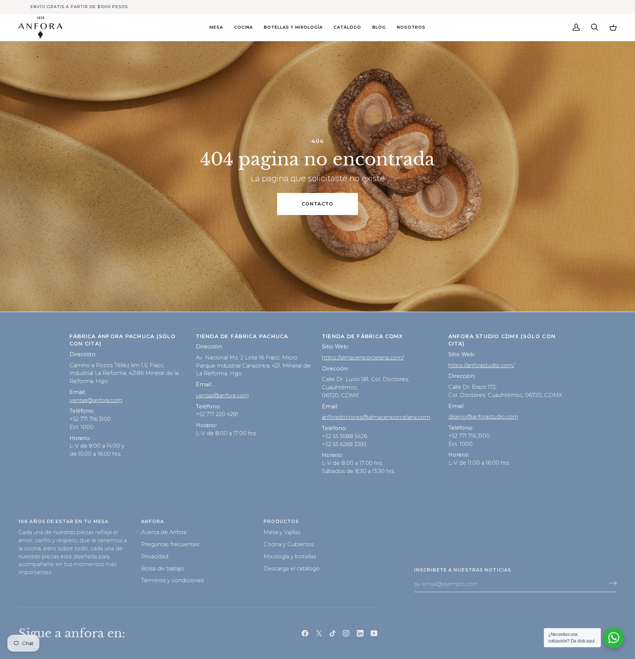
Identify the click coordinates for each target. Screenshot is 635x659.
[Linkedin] (360, 633)
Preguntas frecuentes (170, 544)
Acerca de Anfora (163, 532)
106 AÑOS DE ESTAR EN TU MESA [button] (63, 521)
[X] (319, 633)
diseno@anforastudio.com (483, 416)
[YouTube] (374, 633)
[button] (216, 27)
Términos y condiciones (172, 580)
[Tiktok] (333, 633)
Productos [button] (281, 521)
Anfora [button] (152, 521)
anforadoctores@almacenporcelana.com (376, 417)
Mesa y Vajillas (281, 532)
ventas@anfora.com (95, 400)
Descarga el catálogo (291, 568)
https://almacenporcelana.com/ (363, 357)
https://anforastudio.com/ (481, 365)
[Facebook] (305, 633)
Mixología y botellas (289, 556)
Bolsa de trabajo (162, 568)
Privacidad (154, 556)
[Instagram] (346, 633)
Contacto (317, 204)
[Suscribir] (610, 583)
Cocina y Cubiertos (288, 544)
